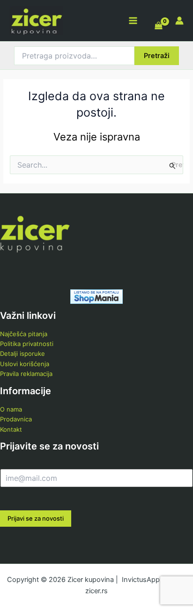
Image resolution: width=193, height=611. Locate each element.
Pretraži (157, 56)
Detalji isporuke (22, 353)
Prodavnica (16, 419)
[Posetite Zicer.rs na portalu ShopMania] (96, 296)
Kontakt (11, 429)
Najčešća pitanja (23, 334)
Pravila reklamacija (26, 373)
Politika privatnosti (26, 343)
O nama (11, 409)
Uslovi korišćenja (24, 364)
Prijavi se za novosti (35, 518)
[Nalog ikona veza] (179, 20)
